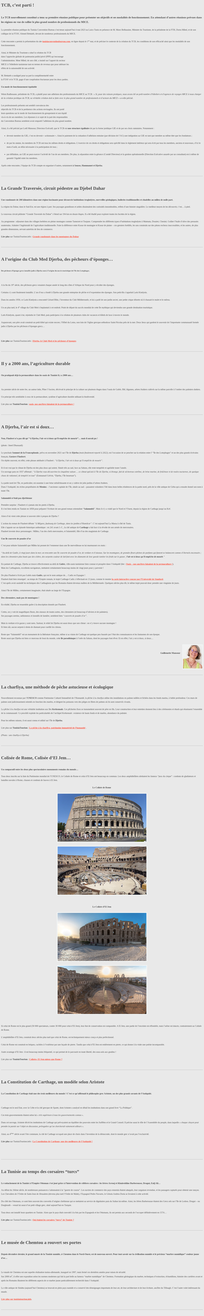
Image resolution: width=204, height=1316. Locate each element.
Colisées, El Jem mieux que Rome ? (45, 1059)
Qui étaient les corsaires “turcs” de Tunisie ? (53, 1220)
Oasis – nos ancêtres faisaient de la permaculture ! (149, 564)
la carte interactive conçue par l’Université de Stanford (137, 579)
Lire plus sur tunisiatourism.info (16, 1299)
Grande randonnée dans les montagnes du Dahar (56, 236)
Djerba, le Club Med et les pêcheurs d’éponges (54, 341)
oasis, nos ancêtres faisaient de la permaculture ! (51, 404)
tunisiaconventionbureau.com (56, 41)
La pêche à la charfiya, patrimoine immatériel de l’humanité (57, 728)
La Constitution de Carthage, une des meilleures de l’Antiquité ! (63, 1141)
